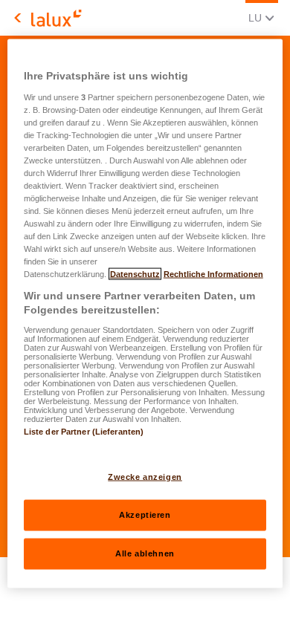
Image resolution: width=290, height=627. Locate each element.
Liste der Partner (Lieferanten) (84, 430)
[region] (145, 313)
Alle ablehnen (144, 553)
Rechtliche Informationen (213, 274)
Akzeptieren (144, 514)
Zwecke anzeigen (145, 476)
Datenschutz (135, 274)
